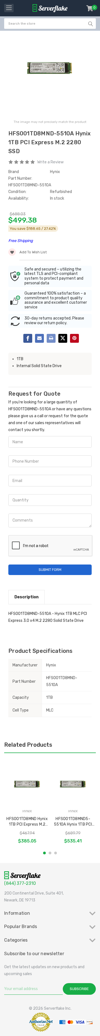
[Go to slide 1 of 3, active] (44, 853)
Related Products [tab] (28, 744)
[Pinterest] (74, 338)
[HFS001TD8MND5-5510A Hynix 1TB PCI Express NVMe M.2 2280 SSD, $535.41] (73, 784)
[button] (15, 1022)
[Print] (51, 338)
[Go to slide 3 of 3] (55, 853)
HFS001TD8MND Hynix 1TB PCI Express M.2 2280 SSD (27, 821)
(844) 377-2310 (20, 883)
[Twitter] (62, 338)
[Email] (39, 338)
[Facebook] (27, 338)
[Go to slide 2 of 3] (50, 853)
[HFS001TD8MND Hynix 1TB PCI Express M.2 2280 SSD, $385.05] (27, 784)
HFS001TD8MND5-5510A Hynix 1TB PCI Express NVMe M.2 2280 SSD (73, 821)
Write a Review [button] (50, 162)
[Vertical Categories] (9, 8)
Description (26, 596)
